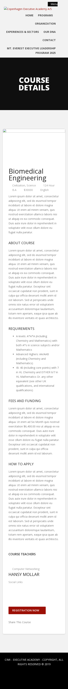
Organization (45, 23)
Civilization (18, 185)
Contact (49, 40)
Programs (46, 15)
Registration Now (26, 610)
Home (29, 15)
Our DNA (49, 32)
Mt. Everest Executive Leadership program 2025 (31, 51)
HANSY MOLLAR (23, 574)
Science (31, 185)
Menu (54, 4)
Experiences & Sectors (22, 32)
